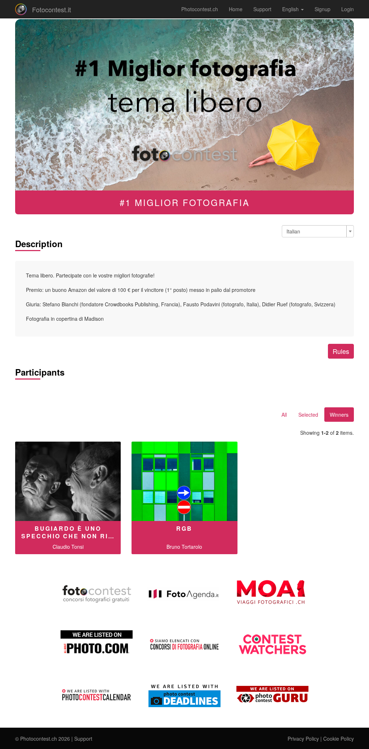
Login (347, 9)
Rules (341, 351)
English (291, 9)
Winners (339, 414)
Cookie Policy (338, 738)
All (284, 414)
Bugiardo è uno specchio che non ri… (68, 532)
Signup (322, 9)
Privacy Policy (303, 738)
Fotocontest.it (51, 9)
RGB (184, 528)
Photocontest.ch (199, 9)
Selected (308, 414)
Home (236, 9)
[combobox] (318, 231)
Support (262, 9)
